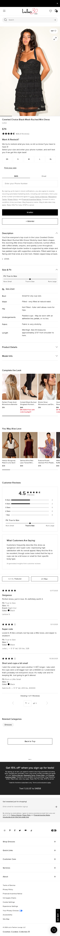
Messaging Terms (29, 775)
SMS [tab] (16, 176)
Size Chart (10, 289)
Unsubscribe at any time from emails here (16, 817)
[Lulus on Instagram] (4, 830)
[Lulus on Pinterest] (9, 830)
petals (36, 319)
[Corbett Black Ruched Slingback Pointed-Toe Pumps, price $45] (29, 387)
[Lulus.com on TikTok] (31, 830)
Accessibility (7, 915)
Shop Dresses (9, 841)
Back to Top (30, 741)
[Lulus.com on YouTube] (26, 830)
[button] (53, 31)
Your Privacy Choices (11, 911)
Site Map (6, 919)
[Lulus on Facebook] (14, 830)
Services (6, 868)
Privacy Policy (13, 199)
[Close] (58, 910)
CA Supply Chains (9, 898)
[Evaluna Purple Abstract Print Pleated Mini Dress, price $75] (47, 445)
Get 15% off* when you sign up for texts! (30, 767)
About (5, 876)
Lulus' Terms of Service (38, 197)
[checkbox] (30, 500)
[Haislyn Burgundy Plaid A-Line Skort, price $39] (11, 445)
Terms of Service (17, 775)
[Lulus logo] (30, 11)
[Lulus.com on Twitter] (20, 830)
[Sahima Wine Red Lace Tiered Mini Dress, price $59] (29, 445)
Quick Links (8, 850)
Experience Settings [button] (10, 906)
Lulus (4, 123)
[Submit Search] (55, 20)
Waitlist (30, 212)
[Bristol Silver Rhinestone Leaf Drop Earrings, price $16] (47, 387)
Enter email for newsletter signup (15, 807)
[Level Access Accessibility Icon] (53, 830)
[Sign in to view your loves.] (50, 11)
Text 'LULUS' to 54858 (30, 789)
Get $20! (58, 917)
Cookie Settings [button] (9, 902)
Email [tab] (44, 176)
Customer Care (9, 859)
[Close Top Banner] (57, 3)
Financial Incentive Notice (31, 199)
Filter (46, 579)
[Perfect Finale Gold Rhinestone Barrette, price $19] (11, 387)
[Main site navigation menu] (4, 11)
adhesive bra (27, 319)
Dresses (8, 725)
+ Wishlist (30, 221)
